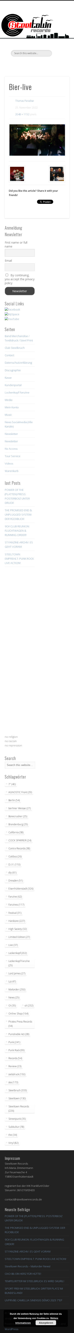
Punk (14, 1042)
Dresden (15, 880)
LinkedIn (53, 63)
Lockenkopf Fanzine (17, 392)
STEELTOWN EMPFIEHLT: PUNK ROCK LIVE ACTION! (19, 558)
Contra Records (19, 848)
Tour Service (12, 456)
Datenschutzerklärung (18, 362)
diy (12, 872)
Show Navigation (60, 37)
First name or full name (16, 244)
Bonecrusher (17, 816)
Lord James (16, 973)
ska (13, 1082)
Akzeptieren (46, 1323)
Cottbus (15, 856)
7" (12, 784)
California (15, 832)
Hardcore (16, 921)
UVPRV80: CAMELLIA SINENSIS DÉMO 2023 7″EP (33, 1300)
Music (8, 415)
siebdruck (16, 1074)
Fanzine (15, 896)
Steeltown (17, 1098)
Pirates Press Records (20, 1024)
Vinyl (13, 1143)
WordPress (11, 1329)
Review (14, 1066)
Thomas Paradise (24, 101)
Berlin (14, 800)
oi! (29, 1005)
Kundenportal (13, 385)
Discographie (13, 370)
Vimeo (36, 63)
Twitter (28, 63)
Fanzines (16, 904)
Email (8, 261)
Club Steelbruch (15, 348)
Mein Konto (12, 407)
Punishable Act (18, 1034)
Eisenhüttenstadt (20, 888)
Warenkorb (11, 471)
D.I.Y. (14, 864)
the (12, 1135)
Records (15, 1058)
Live (13, 945)
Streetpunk (17, 1119)
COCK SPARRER (19, 840)
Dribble (45, 63)
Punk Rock (16, 1050)
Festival (14, 913)
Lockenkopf (17, 953)
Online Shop (18, 1013)
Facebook (19, 63)
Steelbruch (17, 1090)
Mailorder (16, 989)
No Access (11, 449)
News (13, 997)
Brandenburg (18, 824)
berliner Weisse (19, 808)
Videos (9, 463)
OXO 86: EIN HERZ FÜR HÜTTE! (23, 1274)
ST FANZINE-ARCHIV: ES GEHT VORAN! (28, 1251)
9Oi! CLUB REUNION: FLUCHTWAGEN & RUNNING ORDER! (17, 530)
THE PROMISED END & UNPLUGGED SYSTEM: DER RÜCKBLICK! (18, 514)
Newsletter (11, 434)
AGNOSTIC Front (20, 792)
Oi (12, 1005)
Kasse (8, 377)
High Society (17, 929)
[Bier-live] (37, 140)
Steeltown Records (18, 1108)
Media (8, 400)
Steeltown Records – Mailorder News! (27, 1266)
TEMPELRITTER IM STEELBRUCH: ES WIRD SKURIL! (34, 1281)
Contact (9, 355)
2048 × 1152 (22, 114)
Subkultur (16, 1127)
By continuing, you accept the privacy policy (20, 279)
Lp (12, 981)
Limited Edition (19, 937)
